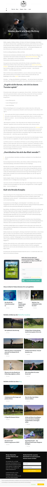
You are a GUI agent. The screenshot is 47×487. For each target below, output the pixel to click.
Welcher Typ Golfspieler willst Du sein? (37, 301)
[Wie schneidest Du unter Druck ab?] (34, 369)
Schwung (38, 127)
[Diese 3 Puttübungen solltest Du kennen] (23, 301)
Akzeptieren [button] (41, 484)
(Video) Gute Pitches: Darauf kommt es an (34, 348)
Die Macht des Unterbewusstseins (9, 301)
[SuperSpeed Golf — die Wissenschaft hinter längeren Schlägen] (34, 438)
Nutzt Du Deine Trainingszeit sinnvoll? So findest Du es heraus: (13, 348)
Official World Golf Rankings (32, 56)
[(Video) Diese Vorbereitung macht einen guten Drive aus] (34, 327)
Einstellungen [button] (33, 484)
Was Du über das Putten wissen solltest (34, 394)
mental (16, 76)
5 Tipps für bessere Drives (13, 416)
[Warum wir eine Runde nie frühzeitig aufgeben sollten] (13, 369)
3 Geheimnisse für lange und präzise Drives (13, 394)
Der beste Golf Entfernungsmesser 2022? (13, 438)
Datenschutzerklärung (35, 277)
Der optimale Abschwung (13, 327)
